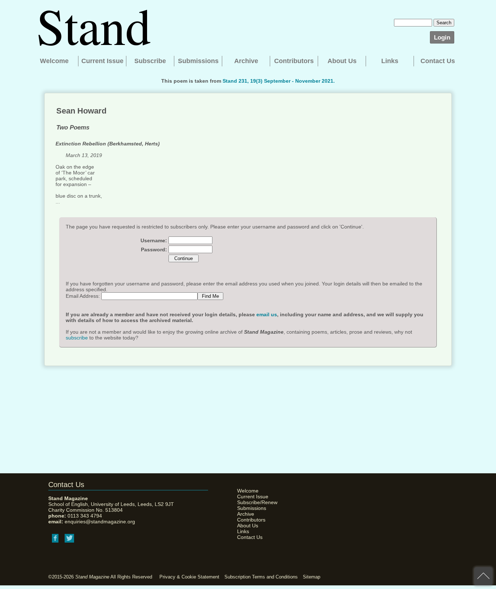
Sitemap (311, 577)
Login (442, 37)
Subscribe (150, 61)
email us (266, 314)
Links (389, 61)
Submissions (198, 61)
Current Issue (102, 61)
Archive (246, 61)
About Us (342, 61)
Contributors (294, 61)
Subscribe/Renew (255, 502)
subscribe (77, 338)
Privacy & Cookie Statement (189, 577)
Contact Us (437, 61)
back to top (483, 576)
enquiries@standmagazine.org (100, 521)
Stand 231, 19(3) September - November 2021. (279, 81)
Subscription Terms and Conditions (261, 577)
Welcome (54, 61)
